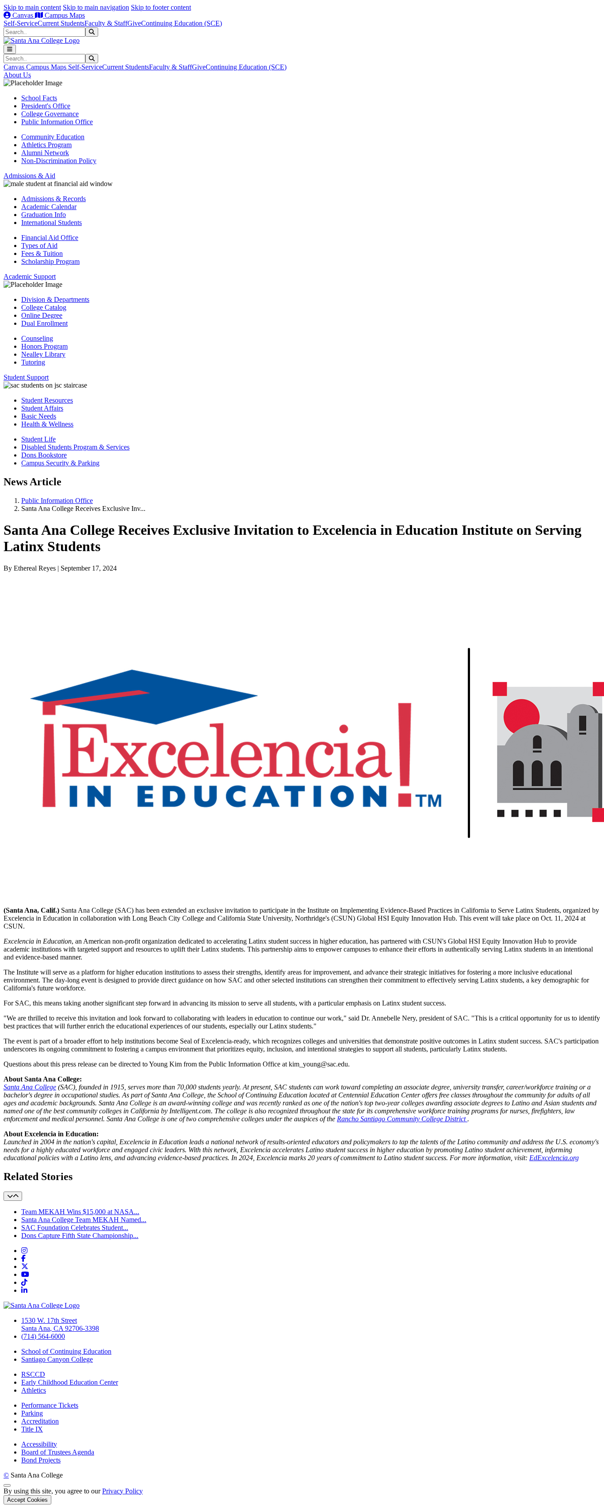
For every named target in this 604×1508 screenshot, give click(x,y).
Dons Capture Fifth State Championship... (79, 1235)
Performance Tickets (49, 1405)
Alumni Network (45, 152)
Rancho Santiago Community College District (401, 1119)
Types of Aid (39, 245)
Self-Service (21, 23)
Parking (32, 1413)
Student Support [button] (26, 377)
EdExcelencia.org (554, 1157)
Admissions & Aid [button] (29, 175)
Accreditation (40, 1421)
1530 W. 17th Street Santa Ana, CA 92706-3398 (60, 1324)
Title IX (32, 1429)
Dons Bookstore (44, 455)
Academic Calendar (48, 206)
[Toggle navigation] (10, 49)
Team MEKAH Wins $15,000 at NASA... (80, 1211)
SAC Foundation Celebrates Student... (74, 1227)
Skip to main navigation (96, 7)
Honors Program (44, 346)
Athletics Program (46, 145)
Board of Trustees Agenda (57, 1452)
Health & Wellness (47, 424)
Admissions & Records (53, 198)
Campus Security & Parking (60, 463)
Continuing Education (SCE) (181, 23)
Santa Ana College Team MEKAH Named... (83, 1219)
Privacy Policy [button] (122, 1491)
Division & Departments (55, 299)
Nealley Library (43, 354)
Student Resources (47, 400)
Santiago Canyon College (57, 1359)
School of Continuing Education (66, 1351)
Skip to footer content (161, 7)
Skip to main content (32, 7)
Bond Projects (41, 1460)
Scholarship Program (50, 261)
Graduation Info (43, 214)
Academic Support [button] (30, 276)
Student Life (38, 439)
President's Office (45, 106)
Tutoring (33, 362)
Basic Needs (38, 416)
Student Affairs (42, 408)
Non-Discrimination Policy (58, 160)
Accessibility (39, 1444)
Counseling (37, 338)
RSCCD (33, 1374)
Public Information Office (57, 122)
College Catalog (43, 307)
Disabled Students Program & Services (75, 447)
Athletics (33, 1390)
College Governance (50, 114)
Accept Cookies (27, 1500)
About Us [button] (17, 75)
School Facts (39, 98)
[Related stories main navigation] (13, 1196)
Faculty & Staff (105, 23)
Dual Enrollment (44, 323)
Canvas (23, 15)
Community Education (52, 137)
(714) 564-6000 (43, 1336)
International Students (51, 222)
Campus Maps (64, 15)
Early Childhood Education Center (69, 1382)
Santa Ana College (30, 1087)
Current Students (61, 23)
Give (134, 23)
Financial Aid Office (49, 237)
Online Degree (41, 315)
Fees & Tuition (42, 253)
